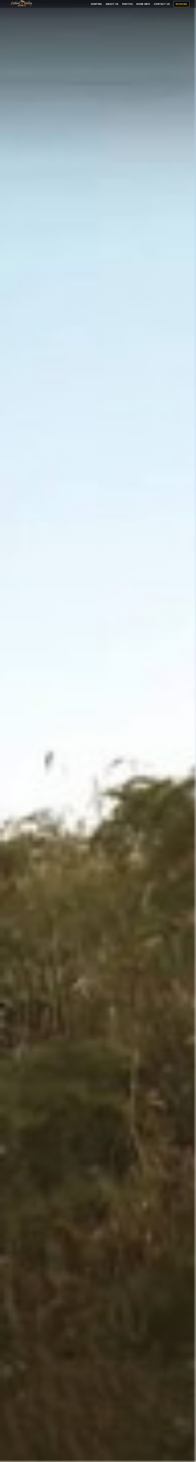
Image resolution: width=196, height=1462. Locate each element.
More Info (143, 4)
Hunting (96, 4)
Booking (181, 4)
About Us (112, 4)
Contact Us (162, 4)
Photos (127, 4)
